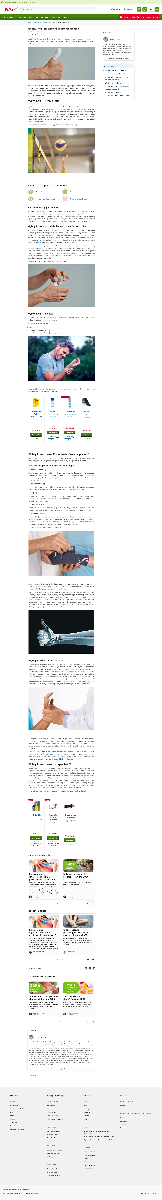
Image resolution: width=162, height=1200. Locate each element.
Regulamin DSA (52, 1172)
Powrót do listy (34, 1075)
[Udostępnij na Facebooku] (94, 968)
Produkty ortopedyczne (78, 199)
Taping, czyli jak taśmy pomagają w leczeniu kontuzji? (70, 684)
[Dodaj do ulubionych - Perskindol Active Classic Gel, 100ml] (42, 397)
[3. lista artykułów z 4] (63, 904)
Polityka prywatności (53, 1153)
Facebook (123, 1121)
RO (156, 1193)
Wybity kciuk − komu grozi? (115, 70)
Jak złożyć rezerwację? (54, 1131)
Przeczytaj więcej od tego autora (61, 1069)
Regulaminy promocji (53, 1175)
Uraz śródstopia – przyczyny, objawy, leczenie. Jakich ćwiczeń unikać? (77, 932)
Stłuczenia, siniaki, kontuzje (45, 199)
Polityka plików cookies (54, 1156)
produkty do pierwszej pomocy (49, 527)
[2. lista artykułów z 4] (60, 904)
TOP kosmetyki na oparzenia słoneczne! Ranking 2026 (43, 998)
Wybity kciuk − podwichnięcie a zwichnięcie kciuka (116, 78)
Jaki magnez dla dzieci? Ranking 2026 (74, 998)
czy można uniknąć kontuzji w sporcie (52, 261)
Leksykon (87, 1112)
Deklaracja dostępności (54, 1150)
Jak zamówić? (51, 1105)
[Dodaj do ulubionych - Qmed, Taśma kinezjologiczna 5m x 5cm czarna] (93, 397)
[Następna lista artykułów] (93, 903)
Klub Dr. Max (33, 17)
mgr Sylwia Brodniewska (39, 896)
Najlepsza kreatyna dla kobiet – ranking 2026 (98, 1139)
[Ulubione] (139, 9)
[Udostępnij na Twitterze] (90, 968)
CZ (151, 1193)
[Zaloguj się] (144, 9)
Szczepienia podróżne (17, 1129)
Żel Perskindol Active (51, 754)
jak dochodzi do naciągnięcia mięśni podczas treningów (58, 125)
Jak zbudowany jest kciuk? (115, 74)
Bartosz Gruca (40, 1037)
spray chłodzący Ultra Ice (63, 759)
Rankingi (86, 1109)
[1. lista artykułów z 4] (57, 903)
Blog (65, 17)
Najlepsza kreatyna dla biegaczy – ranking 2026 (76, 876)
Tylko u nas (22, 17)
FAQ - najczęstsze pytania (55, 1119)
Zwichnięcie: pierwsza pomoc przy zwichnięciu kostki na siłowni (62, 791)
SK (153, 1193)
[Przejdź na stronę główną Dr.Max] (10, 9)
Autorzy (86, 1115)
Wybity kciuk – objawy (113, 83)
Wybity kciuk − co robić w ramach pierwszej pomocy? (117, 87)
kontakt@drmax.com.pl (13, 1193)
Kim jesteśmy (14, 1105)
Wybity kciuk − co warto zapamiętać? (119, 95)
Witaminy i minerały (89, 1152)
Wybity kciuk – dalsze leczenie (116, 92)
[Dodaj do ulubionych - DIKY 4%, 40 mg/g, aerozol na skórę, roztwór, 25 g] (42, 801)
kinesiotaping (62, 681)
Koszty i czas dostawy (53, 1109)
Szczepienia (56, 17)
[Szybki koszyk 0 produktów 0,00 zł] (157, 9)
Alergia (86, 1158)
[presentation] (36, 402)
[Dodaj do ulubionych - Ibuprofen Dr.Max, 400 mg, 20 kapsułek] (59, 801)
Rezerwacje (45, 17)
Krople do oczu (88, 1168)
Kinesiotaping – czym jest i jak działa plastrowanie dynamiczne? (42, 877)
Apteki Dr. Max (51, 1138)
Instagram (123, 1117)
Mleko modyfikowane (90, 1155)
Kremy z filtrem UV (89, 1165)
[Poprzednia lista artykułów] (88, 903)
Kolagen (86, 1162)
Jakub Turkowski (71, 951)
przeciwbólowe (55, 600)
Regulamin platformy (53, 1169)
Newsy (86, 1105)
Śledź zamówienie (52, 1115)
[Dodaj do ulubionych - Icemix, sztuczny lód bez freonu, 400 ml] (59, 397)
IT (158, 1193)
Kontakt (122, 1105)
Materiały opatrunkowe (44, 192)
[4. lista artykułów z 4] (65, 904)
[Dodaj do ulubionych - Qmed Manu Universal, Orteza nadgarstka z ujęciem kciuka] (76, 801)
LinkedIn (123, 1128)
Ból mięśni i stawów (77, 192)
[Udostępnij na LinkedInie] (86, 968)
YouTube (123, 1124)
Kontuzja (39, 242)
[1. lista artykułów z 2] (60, 1021)
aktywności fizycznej (35, 121)
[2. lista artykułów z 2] (63, 1021)
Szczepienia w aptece (17, 1125)
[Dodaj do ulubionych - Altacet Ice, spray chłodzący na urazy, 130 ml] (76, 397)
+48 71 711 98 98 (32, 1193)
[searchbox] (57, 9)
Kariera (12, 1115)
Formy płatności (52, 1112)
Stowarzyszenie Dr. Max (17, 1109)
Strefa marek (14, 1119)
